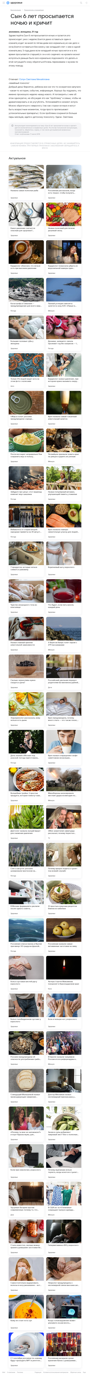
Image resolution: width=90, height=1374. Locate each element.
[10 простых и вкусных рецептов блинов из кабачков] (63, 898)
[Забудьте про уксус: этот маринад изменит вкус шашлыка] (26, 484)
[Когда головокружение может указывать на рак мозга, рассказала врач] (63, 1312)
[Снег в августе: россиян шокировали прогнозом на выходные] (26, 860)
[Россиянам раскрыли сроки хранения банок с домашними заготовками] (63, 1350)
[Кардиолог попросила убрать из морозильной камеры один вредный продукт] (63, 258)
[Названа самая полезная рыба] (26, 182)
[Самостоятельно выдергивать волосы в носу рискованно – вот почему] (26, 1275)
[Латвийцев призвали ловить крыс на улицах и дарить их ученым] (63, 446)
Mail (3, 1372)
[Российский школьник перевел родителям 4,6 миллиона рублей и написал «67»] (63, 672)
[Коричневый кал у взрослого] (63, 559)
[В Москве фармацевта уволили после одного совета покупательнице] (26, 898)
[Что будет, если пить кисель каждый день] (63, 597)
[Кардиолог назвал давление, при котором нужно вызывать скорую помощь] (63, 371)
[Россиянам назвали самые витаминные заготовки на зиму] (63, 936)
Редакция (38, 1372)
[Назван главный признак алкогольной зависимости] (26, 634)
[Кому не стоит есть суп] (26, 1312)
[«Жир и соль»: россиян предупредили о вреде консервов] (26, 408)
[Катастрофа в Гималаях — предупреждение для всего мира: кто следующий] (26, 295)
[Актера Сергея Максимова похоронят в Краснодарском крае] (63, 973)
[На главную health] (15, 3)
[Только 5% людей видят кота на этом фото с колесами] (26, 371)
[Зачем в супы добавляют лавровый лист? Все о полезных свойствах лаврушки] (63, 1124)
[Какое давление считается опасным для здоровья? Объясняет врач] (26, 220)
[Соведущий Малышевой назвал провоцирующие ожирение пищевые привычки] (26, 1086)
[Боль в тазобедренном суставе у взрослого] (26, 1011)
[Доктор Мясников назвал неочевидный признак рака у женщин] (63, 1086)
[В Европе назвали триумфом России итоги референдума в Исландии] (63, 1049)
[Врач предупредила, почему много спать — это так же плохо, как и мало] (63, 710)
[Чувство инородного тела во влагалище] (26, 597)
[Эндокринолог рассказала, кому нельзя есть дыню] (26, 710)
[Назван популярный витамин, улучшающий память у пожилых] (63, 484)
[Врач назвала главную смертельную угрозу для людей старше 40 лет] (63, 521)
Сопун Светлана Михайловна (34, 79)
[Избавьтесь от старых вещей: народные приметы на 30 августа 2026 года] (26, 521)
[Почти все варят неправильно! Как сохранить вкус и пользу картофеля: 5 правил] (26, 446)
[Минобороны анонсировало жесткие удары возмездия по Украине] (63, 785)
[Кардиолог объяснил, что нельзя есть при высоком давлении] (26, 258)
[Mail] (8, 3)
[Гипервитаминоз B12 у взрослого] (63, 1237)
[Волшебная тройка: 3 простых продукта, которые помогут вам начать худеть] (26, 785)
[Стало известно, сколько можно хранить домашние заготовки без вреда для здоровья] (26, 1237)
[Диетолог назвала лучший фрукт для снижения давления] (26, 823)
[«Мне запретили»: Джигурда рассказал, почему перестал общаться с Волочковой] (63, 823)
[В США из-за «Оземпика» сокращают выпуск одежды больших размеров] (63, 1199)
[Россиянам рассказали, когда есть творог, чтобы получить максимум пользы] (63, 182)
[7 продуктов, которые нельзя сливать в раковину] (26, 559)
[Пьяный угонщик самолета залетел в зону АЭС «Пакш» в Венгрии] (63, 295)
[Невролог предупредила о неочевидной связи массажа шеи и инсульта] (63, 1275)
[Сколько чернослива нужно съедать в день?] (26, 672)
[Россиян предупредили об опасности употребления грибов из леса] (26, 1049)
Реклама (20, 1372)
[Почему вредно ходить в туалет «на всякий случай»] (63, 860)
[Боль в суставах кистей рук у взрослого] (26, 973)
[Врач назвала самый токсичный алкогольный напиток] (63, 408)
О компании (11, 1372)
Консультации (16, 10)
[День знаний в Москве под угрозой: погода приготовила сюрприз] (26, 747)
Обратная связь (75, 1372)
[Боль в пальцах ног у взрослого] (63, 1011)
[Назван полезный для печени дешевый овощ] (63, 220)
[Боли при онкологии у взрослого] (26, 1162)
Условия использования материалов (55, 1372)
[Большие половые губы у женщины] (26, 333)
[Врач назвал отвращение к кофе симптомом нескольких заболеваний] (63, 747)
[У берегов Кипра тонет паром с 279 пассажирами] (63, 634)
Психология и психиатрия (34, 10)
